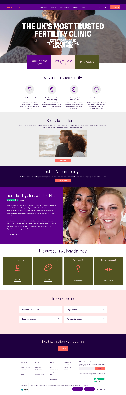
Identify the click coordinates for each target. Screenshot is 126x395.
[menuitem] (86, 1)
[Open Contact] (99, 7)
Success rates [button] (78, 280)
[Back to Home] (14, 7)
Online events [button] (108, 280)
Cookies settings (66, 389)
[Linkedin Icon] (101, 389)
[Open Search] (105, 7)
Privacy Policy (85, 385)
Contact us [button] (115, 7)
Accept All (77, 389)
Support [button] (47, 279)
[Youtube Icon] (104, 389)
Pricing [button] (17, 279)
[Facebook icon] (97, 389)
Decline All (89, 389)
